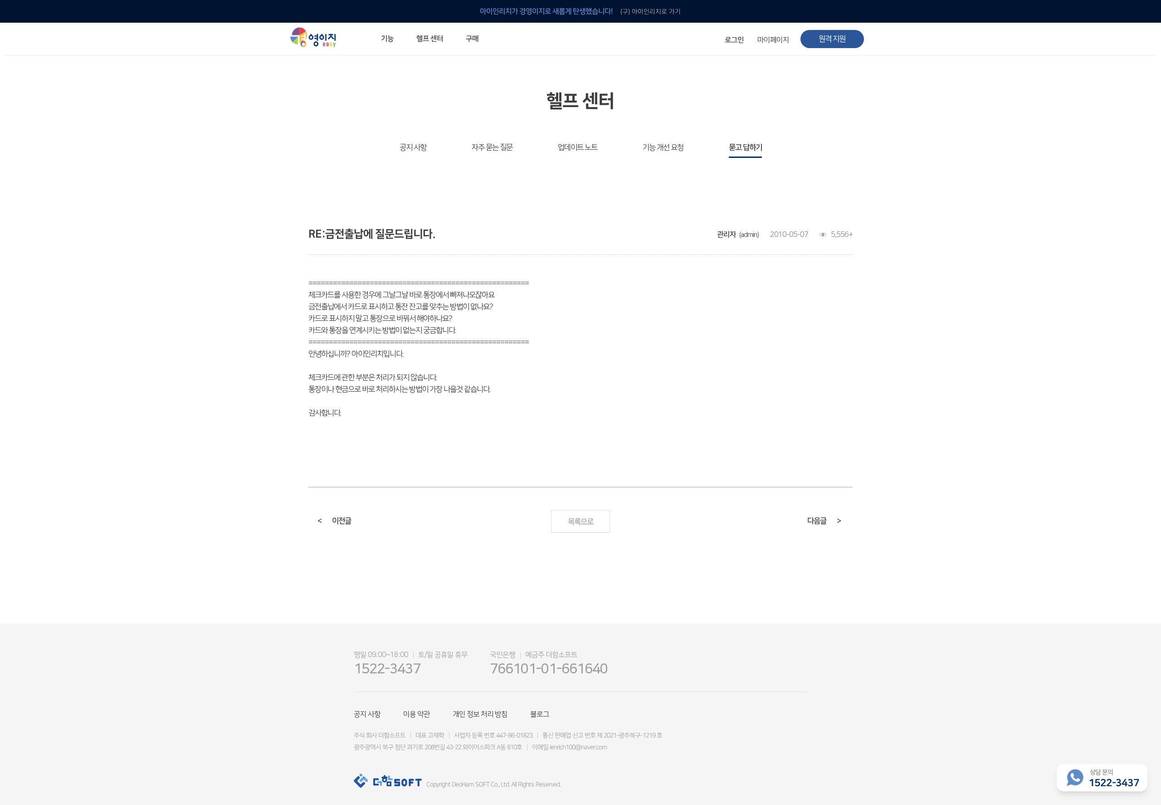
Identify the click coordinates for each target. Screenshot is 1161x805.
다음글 (824, 521)
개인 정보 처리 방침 (480, 714)
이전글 (334, 521)
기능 (387, 38)
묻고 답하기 (745, 147)
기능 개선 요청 (663, 147)
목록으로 (580, 522)
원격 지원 (832, 39)
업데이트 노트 (577, 147)
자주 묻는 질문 (492, 147)
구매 (472, 38)
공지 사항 (413, 147)
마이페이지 (773, 40)
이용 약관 (416, 714)
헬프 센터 (429, 38)
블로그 (539, 714)
